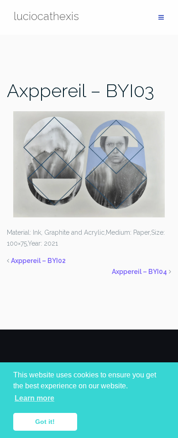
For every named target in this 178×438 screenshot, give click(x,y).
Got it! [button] (45, 421)
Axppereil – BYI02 (38, 260)
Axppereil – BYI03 (80, 90)
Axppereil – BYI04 (139, 271)
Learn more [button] (34, 398)
